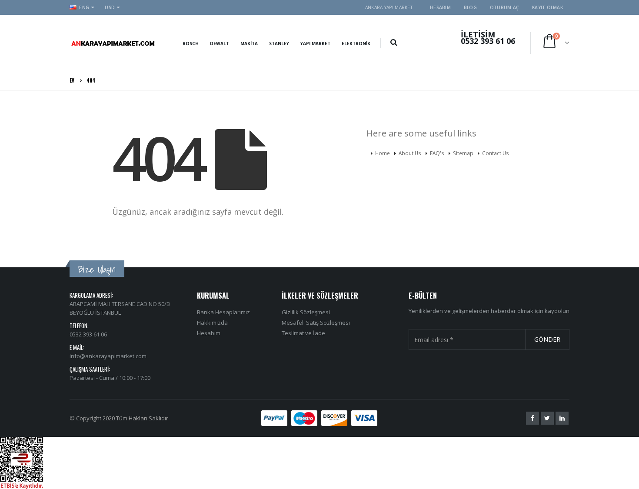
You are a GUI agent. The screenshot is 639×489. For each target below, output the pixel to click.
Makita (249, 43)
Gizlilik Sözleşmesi (306, 312)
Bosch (191, 43)
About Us (410, 153)
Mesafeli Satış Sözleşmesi (316, 322)
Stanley (279, 43)
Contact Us (495, 153)
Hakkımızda (212, 322)
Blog (470, 7)
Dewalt (219, 43)
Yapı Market (315, 43)
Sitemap (463, 153)
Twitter (547, 418)
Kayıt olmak (547, 7)
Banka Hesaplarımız (223, 312)
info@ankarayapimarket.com (108, 356)
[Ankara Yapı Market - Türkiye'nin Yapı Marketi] (113, 43)
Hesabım (440, 7)
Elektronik (356, 43)
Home (382, 153)
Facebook (532, 418)
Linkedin (562, 418)
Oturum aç (504, 7)
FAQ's (437, 153)
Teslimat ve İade (303, 333)
